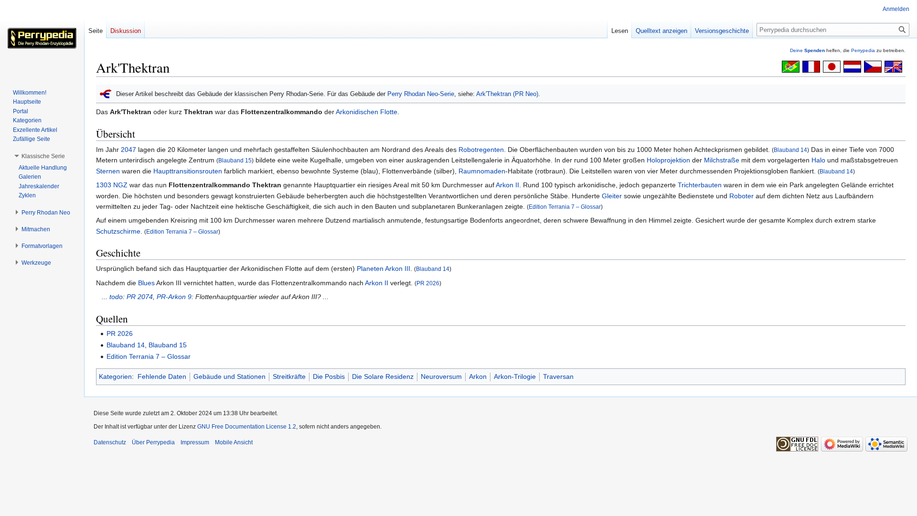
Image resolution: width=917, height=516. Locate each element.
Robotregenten (481, 149)
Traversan (558, 376)
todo (116, 297)
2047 (128, 149)
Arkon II (507, 185)
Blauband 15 (235, 160)
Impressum (195, 442)
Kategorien (115, 376)
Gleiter (612, 196)
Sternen (108, 171)
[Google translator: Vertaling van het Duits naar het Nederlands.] (852, 66)
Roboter (741, 196)
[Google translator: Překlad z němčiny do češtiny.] (873, 66)
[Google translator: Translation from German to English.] (893, 66)
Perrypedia (863, 50)
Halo (818, 160)
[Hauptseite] (42, 38)
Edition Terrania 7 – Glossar (565, 207)
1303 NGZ (112, 185)
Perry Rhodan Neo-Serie (420, 93)
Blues (146, 283)
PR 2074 (140, 297)
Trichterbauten (700, 185)
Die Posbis (329, 376)
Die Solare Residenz (383, 376)
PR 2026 (427, 283)
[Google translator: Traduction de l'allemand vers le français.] (811, 66)
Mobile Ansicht (234, 442)
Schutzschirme (118, 231)
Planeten (370, 268)
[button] (43, 156)
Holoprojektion (668, 160)
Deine (807, 50)
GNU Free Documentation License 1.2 (246, 426)
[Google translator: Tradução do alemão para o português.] (791, 66)
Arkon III (397, 268)
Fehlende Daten (162, 376)
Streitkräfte (289, 376)
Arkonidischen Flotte (366, 112)
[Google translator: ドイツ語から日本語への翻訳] (832, 66)
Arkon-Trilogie (515, 376)
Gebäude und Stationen (229, 376)
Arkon (478, 376)
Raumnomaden (481, 171)
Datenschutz (110, 442)
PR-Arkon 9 (174, 297)
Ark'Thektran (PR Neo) (507, 93)
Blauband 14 (790, 150)
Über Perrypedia (153, 442)
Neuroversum (441, 376)
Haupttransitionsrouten (187, 171)
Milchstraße (721, 160)
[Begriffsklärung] (106, 93)
